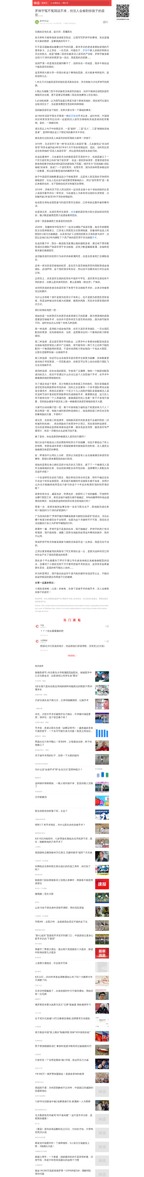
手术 (94, 237)
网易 (36, 3)
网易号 (44, 3)
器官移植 (73, 115)
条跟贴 (71, 655)
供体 (73, 211)
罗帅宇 (86, 50)
